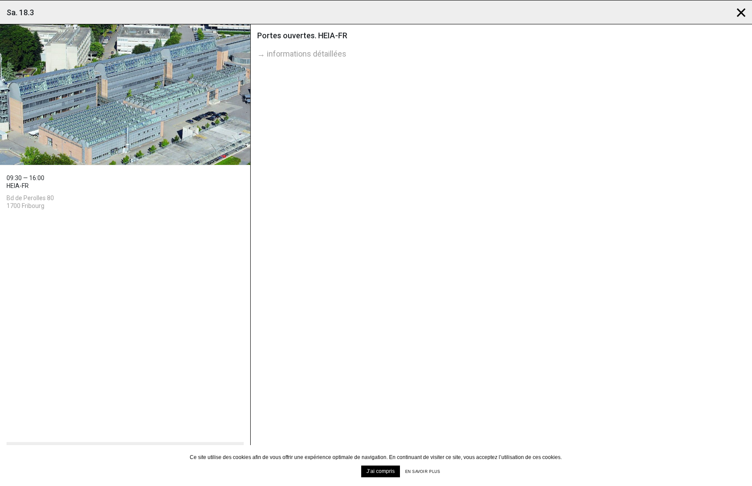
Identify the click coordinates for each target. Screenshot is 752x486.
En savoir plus (422, 471)
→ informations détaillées (301, 53)
